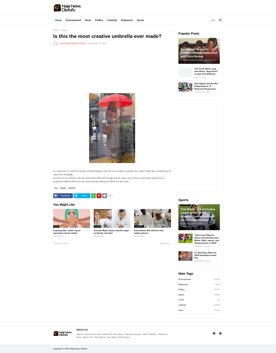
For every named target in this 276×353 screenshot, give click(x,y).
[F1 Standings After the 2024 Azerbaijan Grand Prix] (185, 256)
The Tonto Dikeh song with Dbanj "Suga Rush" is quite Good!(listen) (206, 71)
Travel (199, 300)
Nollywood (127, 20)
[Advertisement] (112, 69)
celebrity (199, 305)
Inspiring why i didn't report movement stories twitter (66, 231)
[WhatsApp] (93, 195)
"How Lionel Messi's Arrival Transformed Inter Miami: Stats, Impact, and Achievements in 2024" (206, 239)
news (199, 310)
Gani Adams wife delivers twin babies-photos (149, 231)
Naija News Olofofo (78, 349)
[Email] (104, 195)
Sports (140, 20)
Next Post (165, 243)
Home (58, 20)
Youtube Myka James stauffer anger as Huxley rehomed (111, 231)
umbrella (71, 188)
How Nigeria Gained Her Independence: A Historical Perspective (206, 86)
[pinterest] (220, 333)
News (88, 20)
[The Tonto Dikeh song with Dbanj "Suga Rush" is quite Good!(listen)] (185, 72)
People (64, 30)
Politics (99, 20)
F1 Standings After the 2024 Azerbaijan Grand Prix (205, 255)
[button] (213, 20)
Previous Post (61, 243)
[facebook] (214, 333)
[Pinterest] (99, 195)
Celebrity (112, 20)
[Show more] (110, 195)
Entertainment (73, 20)
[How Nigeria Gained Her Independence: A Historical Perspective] (185, 87)
